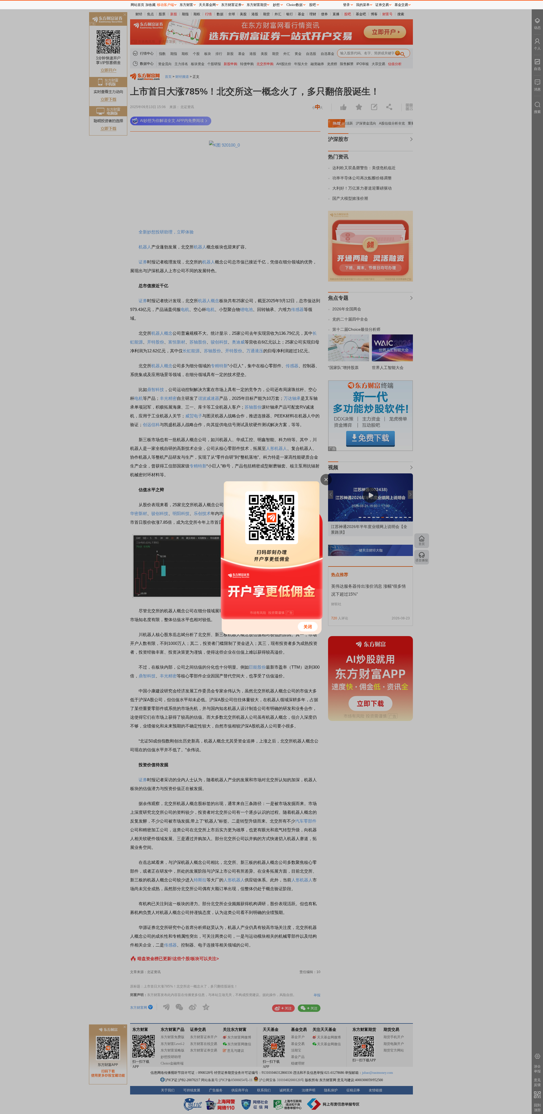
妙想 (276, 5)
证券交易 (382, 5)
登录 (346, 5)
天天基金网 (207, 5)
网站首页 (137, 5)
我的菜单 (363, 5)
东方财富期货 (257, 5)
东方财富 (186, 5)
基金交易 (401, 5)
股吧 (312, 5)
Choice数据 (294, 5)
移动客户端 (165, 5)
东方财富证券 (231, 5)
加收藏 (150, 5)
